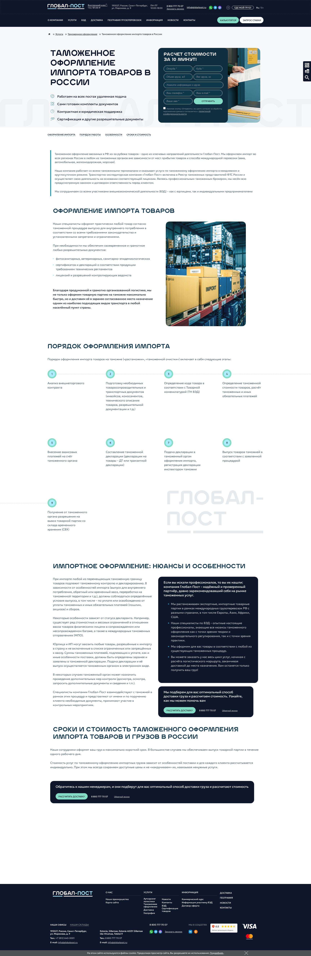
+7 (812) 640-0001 (65, 938)
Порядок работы (90, 134)
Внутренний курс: (97, 4)
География (149, 913)
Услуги (72, 20)
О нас (109, 892)
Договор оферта (190, 905)
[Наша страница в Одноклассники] (196, 932)
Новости (173, 20)
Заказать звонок (175, 9)
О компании (55, 20)
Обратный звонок (230, 711)
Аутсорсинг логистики (150, 900)
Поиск (307, 77)
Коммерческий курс (193, 899)
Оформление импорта (61, 134)
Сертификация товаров (170, 909)
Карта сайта (112, 902)
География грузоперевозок (124, 20)
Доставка (97, 20)
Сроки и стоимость (139, 134)
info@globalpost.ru (196, 7)
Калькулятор (307, 65)
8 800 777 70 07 (175, 6)
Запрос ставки (307, 71)
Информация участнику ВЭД (197, 902)
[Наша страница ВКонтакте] (190, 932)
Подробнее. (217, 953)
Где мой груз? (242, 7)
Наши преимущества (117, 899)
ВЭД (83, 20)
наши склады (79, 925)
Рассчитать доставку (179, 710)
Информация (154, 20)
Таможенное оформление (150, 905)
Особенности (113, 134)
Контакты (189, 20)
